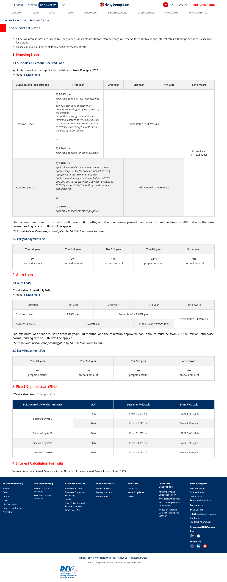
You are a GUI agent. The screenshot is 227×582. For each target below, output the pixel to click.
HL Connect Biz (72, 510)
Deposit (6, 496)
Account (7, 488)
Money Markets (104, 492)
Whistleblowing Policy (169, 498)
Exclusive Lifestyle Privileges (43, 497)
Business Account (73, 488)
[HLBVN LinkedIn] (198, 546)
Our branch (195, 518)
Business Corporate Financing (75, 494)
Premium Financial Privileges (43, 490)
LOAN (71, 12)
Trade (68, 499)
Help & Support (48, 5)
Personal (19, 5)
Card (5, 492)
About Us (122, 557)
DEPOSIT (53, 12)
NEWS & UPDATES (198, 12)
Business (32, 5)
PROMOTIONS (172, 12)
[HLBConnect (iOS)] (198, 535)
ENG (181, 4)
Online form (196, 496)
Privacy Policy (85, 557)
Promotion (8, 512)
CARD (36, 12)
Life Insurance (10, 504)
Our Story (132, 488)
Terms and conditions (200, 500)
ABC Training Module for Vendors (169, 504)
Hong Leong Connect (13, 508)
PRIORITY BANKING (118, 12)
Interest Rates (197, 492)
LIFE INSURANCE (146, 12)
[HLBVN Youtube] (205, 546)
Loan (5, 500)
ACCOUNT (17, 12)
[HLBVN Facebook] (192, 546)
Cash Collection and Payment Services (75, 505)
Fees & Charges (198, 488)
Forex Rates (102, 496)
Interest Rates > (12, 20)
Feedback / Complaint (200, 521)
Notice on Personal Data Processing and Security (169, 512)
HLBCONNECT (91, 12)
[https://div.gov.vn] (68, 571)
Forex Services (103, 488)
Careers (131, 496)
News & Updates (136, 492)
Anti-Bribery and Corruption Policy (167, 493)
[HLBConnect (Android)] (192, 535)
